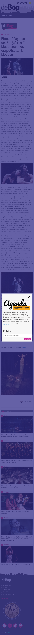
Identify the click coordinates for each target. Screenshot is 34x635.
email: (7, 330)
